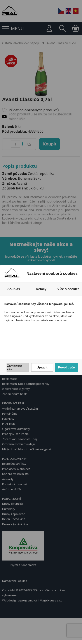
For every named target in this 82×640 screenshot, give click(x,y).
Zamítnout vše (14, 367)
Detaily (41, 289)
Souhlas (13, 289)
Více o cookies (68, 289)
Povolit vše (66, 367)
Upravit (42, 367)
